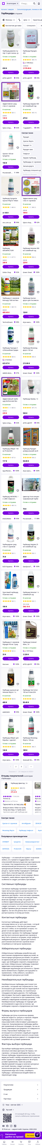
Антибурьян (26, 823)
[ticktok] (15, 1126)
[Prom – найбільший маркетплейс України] (3, 3)
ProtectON (17, 849)
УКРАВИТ (5, 842)
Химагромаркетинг (32, 842)
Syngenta (17, 842)
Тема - (11, 1105)
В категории (11, 3)
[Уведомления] (39, 3)
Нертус (28, 849)
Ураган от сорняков (9, 823)
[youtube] (3, 1126)
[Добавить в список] (17, 45)
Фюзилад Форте (8, 830)
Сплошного (31, 26)
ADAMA (38, 849)
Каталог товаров (7, 9)
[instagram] (11, 1126)
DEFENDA (5, 849)
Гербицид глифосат (26, 830)
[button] (11, 72)
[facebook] (7, 1126)
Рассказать (31, 1135)
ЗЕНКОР (38, 823)
